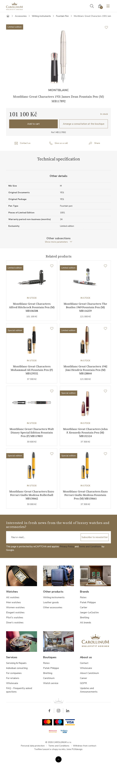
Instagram (58, 710)
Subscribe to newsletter (95, 537)
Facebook (49, 710)
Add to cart (33, 124)
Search (92, 6)
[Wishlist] (52, 266)
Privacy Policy (67, 546)
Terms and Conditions (90, 546)
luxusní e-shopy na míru (54, 749)
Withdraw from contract (84, 745)
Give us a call (61, 143)
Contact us (25, 143)
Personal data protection (33, 745)
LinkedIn (67, 710)
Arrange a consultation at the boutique (83, 124)
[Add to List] (108, 27)
